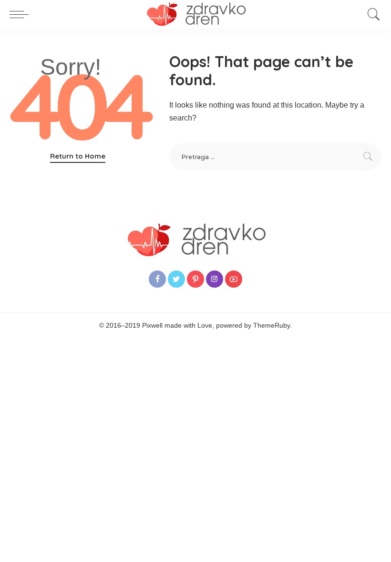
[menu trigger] (21, 14)
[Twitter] (176, 279)
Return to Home (77, 156)
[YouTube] (233, 279)
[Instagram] (214, 279)
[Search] (371, 14)
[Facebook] (157, 279)
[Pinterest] (195, 279)
